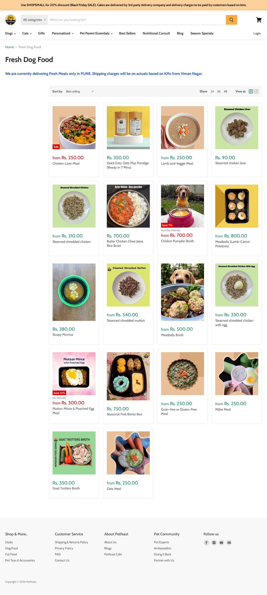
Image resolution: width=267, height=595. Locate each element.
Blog (180, 33)
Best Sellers (127, 33)
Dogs (9, 33)
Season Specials (201, 33)
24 (212, 91)
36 (218, 91)
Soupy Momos (63, 335)
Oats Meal (114, 489)
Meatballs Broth (172, 335)
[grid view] (251, 91)
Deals (9, 542)
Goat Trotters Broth (66, 488)
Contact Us (62, 560)
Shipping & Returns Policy (71, 542)
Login (257, 33)
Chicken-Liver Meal (66, 163)
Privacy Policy (64, 548)
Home (9, 47)
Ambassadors (162, 548)
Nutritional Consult (156, 33)
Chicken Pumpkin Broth (177, 241)
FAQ (58, 554)
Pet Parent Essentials (95, 33)
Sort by (57, 91)
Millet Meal (223, 409)
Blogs (107, 548)
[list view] (256, 91)
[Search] (231, 20)
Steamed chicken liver (230, 163)
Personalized (61, 33)
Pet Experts (161, 542)
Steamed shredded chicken (72, 242)
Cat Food (11, 554)
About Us (110, 542)
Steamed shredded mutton (126, 321)
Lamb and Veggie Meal (177, 163)
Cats (25, 33)
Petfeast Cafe (113, 554)
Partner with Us (164, 560)
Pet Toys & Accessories (20, 560)
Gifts (41, 33)
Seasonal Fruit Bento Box (124, 414)
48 (225, 91)
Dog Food (11, 548)
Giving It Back (162, 554)
